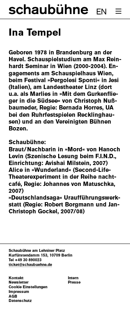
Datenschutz (20, 300)
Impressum (19, 291)
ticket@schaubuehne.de (30, 264)
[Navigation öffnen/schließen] (118, 11)
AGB (13, 296)
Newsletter (19, 282)
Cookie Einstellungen (28, 287)
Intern (73, 278)
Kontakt (16, 278)
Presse (74, 282)
